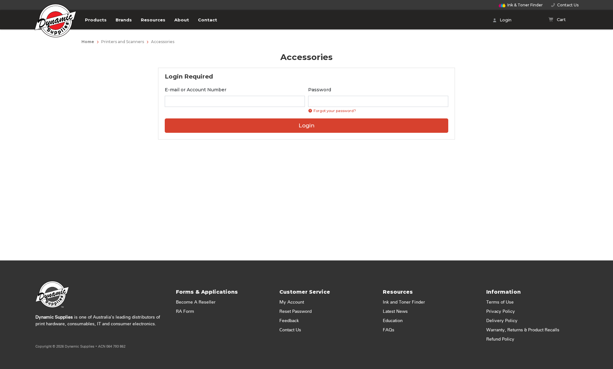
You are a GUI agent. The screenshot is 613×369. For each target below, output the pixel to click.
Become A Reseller (196, 302)
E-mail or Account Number (195, 90)
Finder (525, 5)
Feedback (289, 321)
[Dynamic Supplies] (55, 24)
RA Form (185, 311)
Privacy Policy (500, 311)
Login (504, 19)
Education (393, 321)
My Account (291, 302)
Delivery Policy (502, 321)
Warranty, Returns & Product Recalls (522, 330)
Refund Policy (500, 339)
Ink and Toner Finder (404, 302)
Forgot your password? (334, 111)
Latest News (395, 311)
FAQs (388, 330)
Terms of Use (500, 302)
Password (319, 90)
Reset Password (295, 311)
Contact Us (567, 5)
